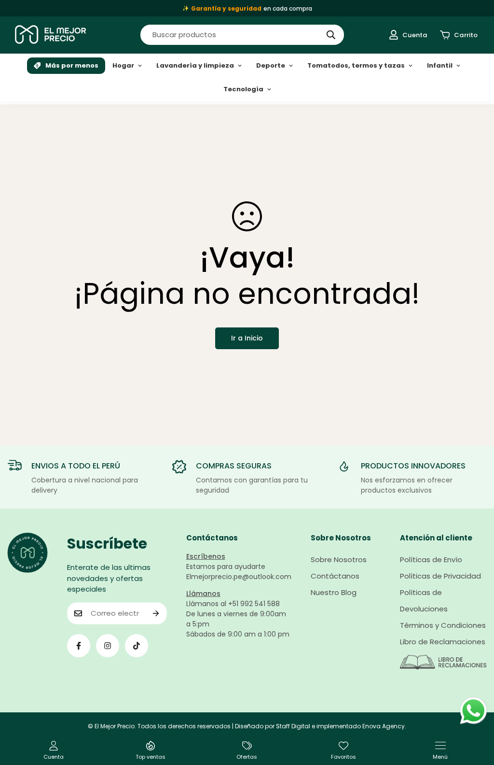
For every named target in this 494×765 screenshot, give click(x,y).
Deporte (270, 65)
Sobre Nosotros (339, 559)
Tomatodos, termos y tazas (356, 65)
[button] (459, 35)
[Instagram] (107, 645)
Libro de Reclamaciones (442, 642)
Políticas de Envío (431, 559)
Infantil (440, 65)
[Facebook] (78, 645)
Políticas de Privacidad (440, 576)
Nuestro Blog (334, 592)
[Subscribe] (156, 613)
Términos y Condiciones (443, 625)
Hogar (123, 65)
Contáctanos (335, 576)
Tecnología (243, 89)
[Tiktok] (136, 645)
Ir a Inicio (247, 338)
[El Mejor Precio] (50, 35)
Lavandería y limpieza (195, 65)
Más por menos (71, 65)
